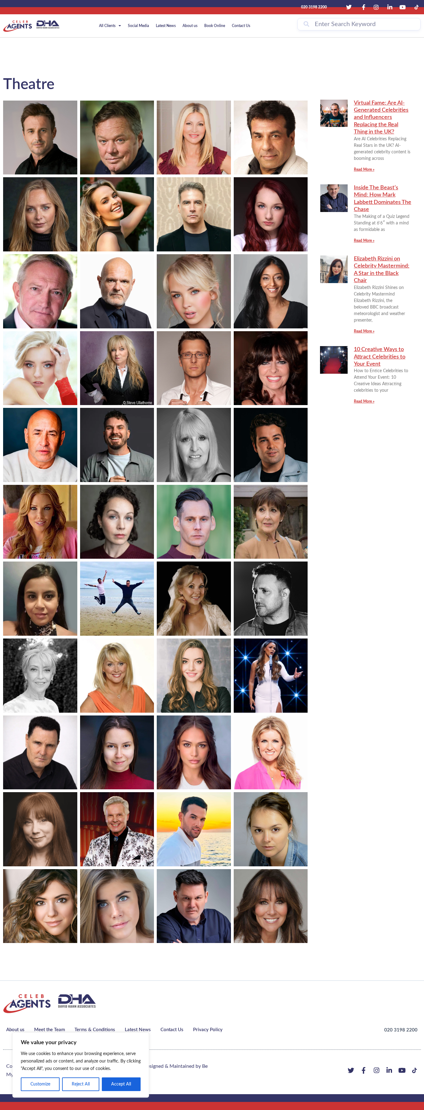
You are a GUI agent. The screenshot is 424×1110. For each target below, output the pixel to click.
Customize (40, 1084)
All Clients (107, 26)
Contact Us (241, 26)
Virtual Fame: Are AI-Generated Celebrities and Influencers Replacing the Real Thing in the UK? (381, 117)
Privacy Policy (208, 1029)
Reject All (81, 1084)
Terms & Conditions (94, 1029)
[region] (80, 1065)
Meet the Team (49, 1029)
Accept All (121, 1084)
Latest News (166, 26)
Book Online (214, 26)
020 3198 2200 (400, 1030)
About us (190, 26)
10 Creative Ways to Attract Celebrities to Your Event (379, 357)
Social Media (138, 26)
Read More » (364, 169)
